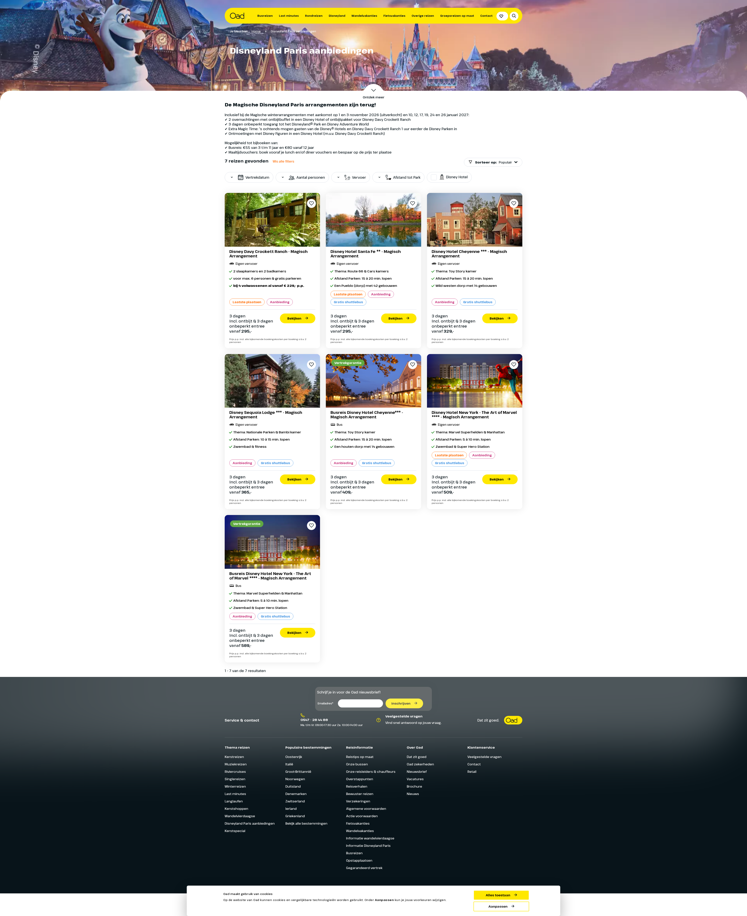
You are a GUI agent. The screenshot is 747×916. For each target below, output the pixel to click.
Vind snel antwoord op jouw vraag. (413, 722)
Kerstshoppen (236, 808)
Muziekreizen (236, 764)
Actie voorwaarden (362, 816)
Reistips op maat (360, 756)
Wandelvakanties (364, 16)
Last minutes (289, 16)
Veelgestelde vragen (484, 756)
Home (256, 31)
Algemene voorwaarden (366, 808)
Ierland (291, 808)
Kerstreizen (234, 756)
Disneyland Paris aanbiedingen (250, 823)
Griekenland (295, 816)
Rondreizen (314, 16)
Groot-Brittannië (298, 771)
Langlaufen (234, 801)
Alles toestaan (498, 895)
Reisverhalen (356, 786)
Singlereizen (235, 779)
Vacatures (415, 779)
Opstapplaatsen (359, 860)
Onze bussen (357, 764)
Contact (486, 16)
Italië (289, 764)
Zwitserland (295, 801)
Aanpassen (498, 906)
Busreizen (265, 16)
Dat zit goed (416, 756)
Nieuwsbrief (417, 771)
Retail (471, 771)
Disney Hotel (457, 177)
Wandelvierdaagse (240, 816)
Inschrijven (400, 703)
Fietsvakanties (394, 16)
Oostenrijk (293, 756)
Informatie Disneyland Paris (368, 845)
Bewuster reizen (359, 793)
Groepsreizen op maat (457, 16)
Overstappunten (359, 779)
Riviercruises (235, 771)
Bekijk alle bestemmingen (306, 823)
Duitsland (293, 786)
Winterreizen (235, 786)
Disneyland (337, 16)
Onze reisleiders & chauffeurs (370, 771)
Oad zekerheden (420, 764)
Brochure (414, 786)
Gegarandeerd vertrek (364, 868)
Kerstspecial (235, 831)
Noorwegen (295, 779)
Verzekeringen (358, 801)
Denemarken (296, 793)
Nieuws (413, 793)
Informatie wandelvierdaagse (370, 838)
